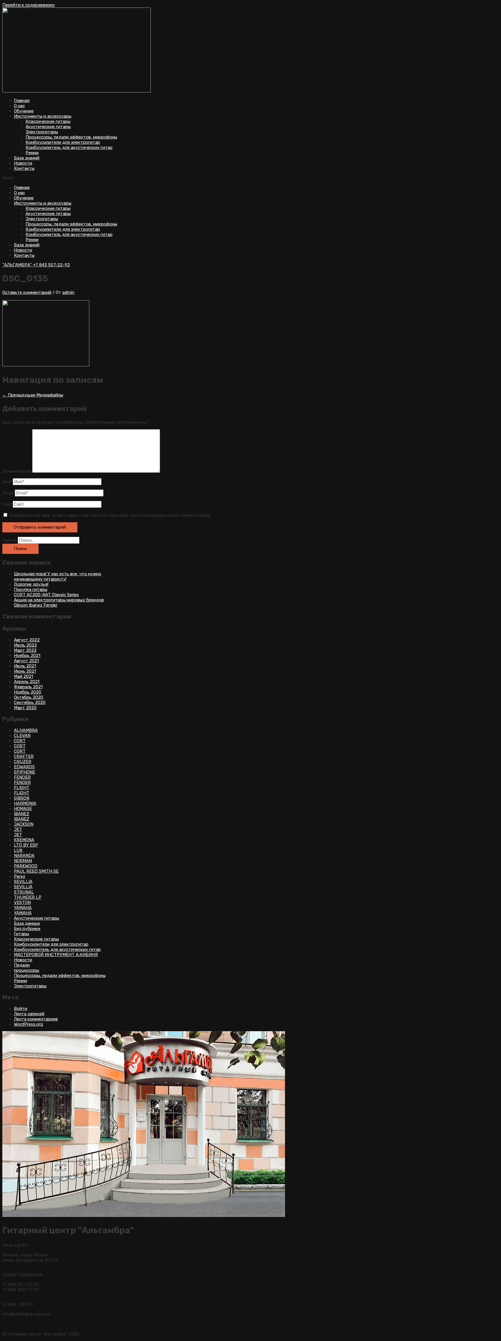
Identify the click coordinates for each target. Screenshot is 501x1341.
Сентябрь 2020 (30, 702)
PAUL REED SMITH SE (36, 871)
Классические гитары (48, 121)
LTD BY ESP (26, 845)
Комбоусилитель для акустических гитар (69, 147)
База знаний (26, 158)
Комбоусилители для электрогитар (63, 142)
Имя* (7, 481)
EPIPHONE (24, 772)
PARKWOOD (25, 866)
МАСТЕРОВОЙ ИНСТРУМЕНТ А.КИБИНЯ (56, 954)
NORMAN (23, 860)
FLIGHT (21, 787)
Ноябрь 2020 (27, 692)
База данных (27, 923)
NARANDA (24, 855)
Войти (20, 1008)
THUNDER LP (27, 897)
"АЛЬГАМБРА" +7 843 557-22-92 (36, 265)
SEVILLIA (23, 881)
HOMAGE (23, 808)
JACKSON (23, 824)
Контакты (24, 168)
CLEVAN (22, 735)
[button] (250, 178)
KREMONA (24, 840)
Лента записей (29, 1013)
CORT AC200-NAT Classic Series (46, 594)
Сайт (7, 504)
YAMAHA (23, 907)
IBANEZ (21, 813)
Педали (22, 965)
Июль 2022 (25, 645)
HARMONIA (25, 803)
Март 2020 (25, 707)
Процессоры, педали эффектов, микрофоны (71, 137)
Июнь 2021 (25, 671)
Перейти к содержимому (28, 5)
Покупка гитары (30, 589)
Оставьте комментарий (26, 292)
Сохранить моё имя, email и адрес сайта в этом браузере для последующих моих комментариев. (110, 515)
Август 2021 (26, 660)
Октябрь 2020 (28, 697)
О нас (19, 105)
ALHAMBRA (26, 730)
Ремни (32, 152)
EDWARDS (24, 766)
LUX (18, 850)
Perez (19, 876)
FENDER (22, 777)
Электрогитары (42, 131)
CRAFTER (24, 756)
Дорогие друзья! (31, 584)
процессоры (26, 970)
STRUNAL (24, 892)
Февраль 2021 (28, 686)
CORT (20, 740)
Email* (8, 493)
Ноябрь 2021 (27, 655)
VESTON (22, 902)
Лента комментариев (36, 1019)
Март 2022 (25, 650)
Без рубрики (27, 928)
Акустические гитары (48, 126)
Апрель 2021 (26, 681)
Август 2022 (27, 640)
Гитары (21, 933)
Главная (22, 100)
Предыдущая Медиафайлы (32, 395)
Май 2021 (23, 676)
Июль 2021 (25, 666)
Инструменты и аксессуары (42, 116)
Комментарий (16, 471)
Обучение (24, 111)
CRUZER (22, 761)
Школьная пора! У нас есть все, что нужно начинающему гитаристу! (57, 576)
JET (18, 829)
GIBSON (21, 798)
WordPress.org (28, 1024)
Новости (23, 163)
